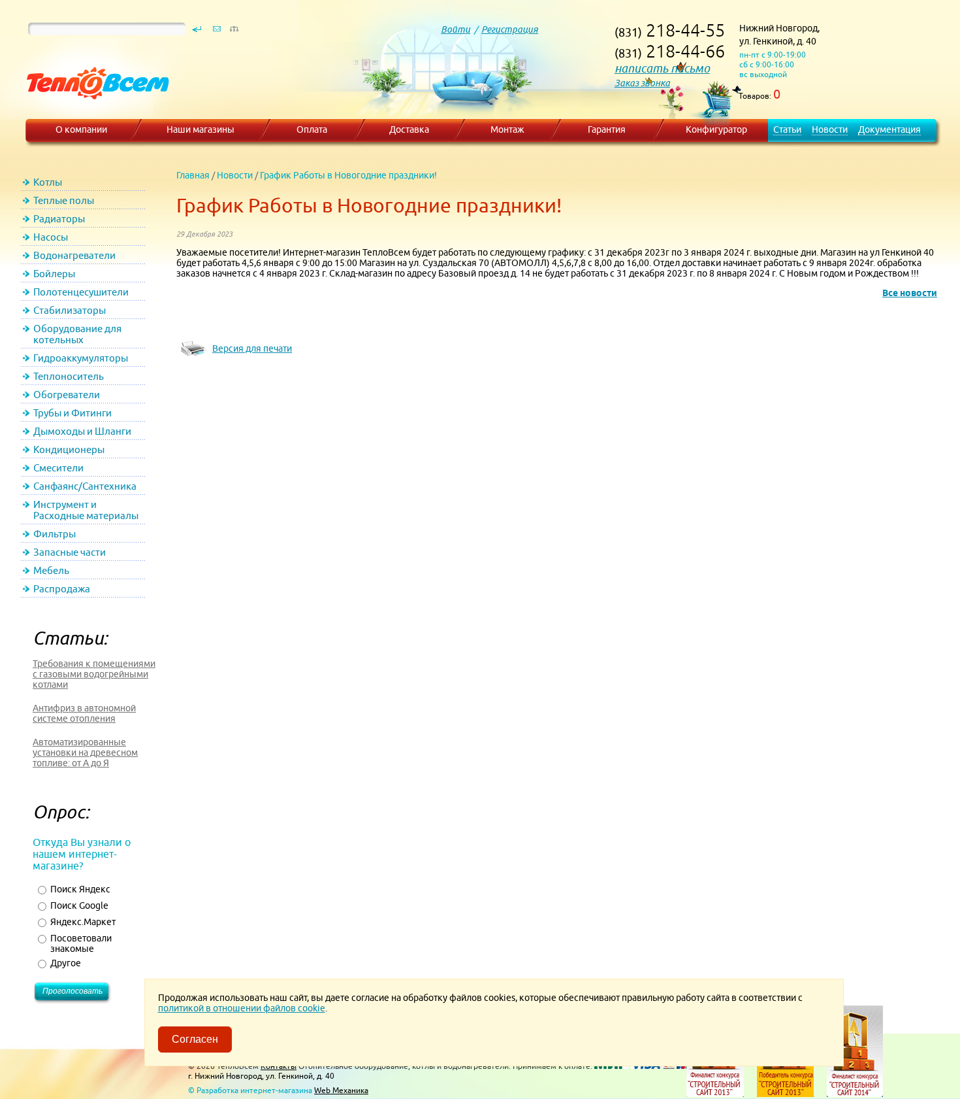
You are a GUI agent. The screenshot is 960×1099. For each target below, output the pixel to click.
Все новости (909, 293)
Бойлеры (54, 273)
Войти (455, 29)
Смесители (58, 467)
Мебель (51, 570)
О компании (81, 129)
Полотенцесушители (81, 291)
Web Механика (341, 1090)
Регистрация (509, 29)
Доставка (409, 129)
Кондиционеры (68, 449)
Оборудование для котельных (77, 334)
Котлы (47, 182)
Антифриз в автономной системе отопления (84, 713)
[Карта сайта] (234, 32)
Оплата (311, 129)
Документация (889, 129)
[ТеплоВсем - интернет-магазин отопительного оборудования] (93, 112)
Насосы (50, 237)
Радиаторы (59, 218)
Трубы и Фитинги (72, 412)
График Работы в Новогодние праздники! (348, 175)
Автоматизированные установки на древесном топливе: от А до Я (85, 752)
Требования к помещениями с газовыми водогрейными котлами (94, 674)
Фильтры (54, 533)
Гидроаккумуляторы (80, 358)
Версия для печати (252, 348)
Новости (830, 129)
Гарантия (607, 129)
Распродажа (61, 588)
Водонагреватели (74, 255)
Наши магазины (200, 129)
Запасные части (69, 552)
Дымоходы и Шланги (82, 431)
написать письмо (662, 68)
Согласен (195, 1039)
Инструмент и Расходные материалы (85, 510)
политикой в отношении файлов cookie (241, 1008)
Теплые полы (63, 200)
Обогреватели (66, 394)
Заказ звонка (642, 83)
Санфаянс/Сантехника (84, 486)
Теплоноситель (68, 376)
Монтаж (507, 129)
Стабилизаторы (69, 310)
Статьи (787, 129)
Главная (193, 175)
